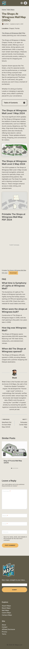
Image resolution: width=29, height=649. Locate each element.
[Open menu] (25, 3)
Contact (4, 627)
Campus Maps (7, 615)
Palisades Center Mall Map (23, 423)
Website (5, 532)
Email (5, 524)
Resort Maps (6, 608)
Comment (7, 491)
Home (4, 9)
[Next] (24, 454)
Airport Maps (6, 606)
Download (13, 273)
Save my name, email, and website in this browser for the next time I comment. (15, 538)
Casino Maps (6, 613)
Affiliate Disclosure (8, 629)
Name (5, 515)
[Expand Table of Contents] (24, 103)
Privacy (4, 632)
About (4, 625)
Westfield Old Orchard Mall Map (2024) (6, 423)
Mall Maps (10, 9)
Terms (4, 634)
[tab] (11, 468)
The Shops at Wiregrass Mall (12, 33)
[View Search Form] (21, 3)
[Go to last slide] (4, 454)
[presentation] (14, 449)
